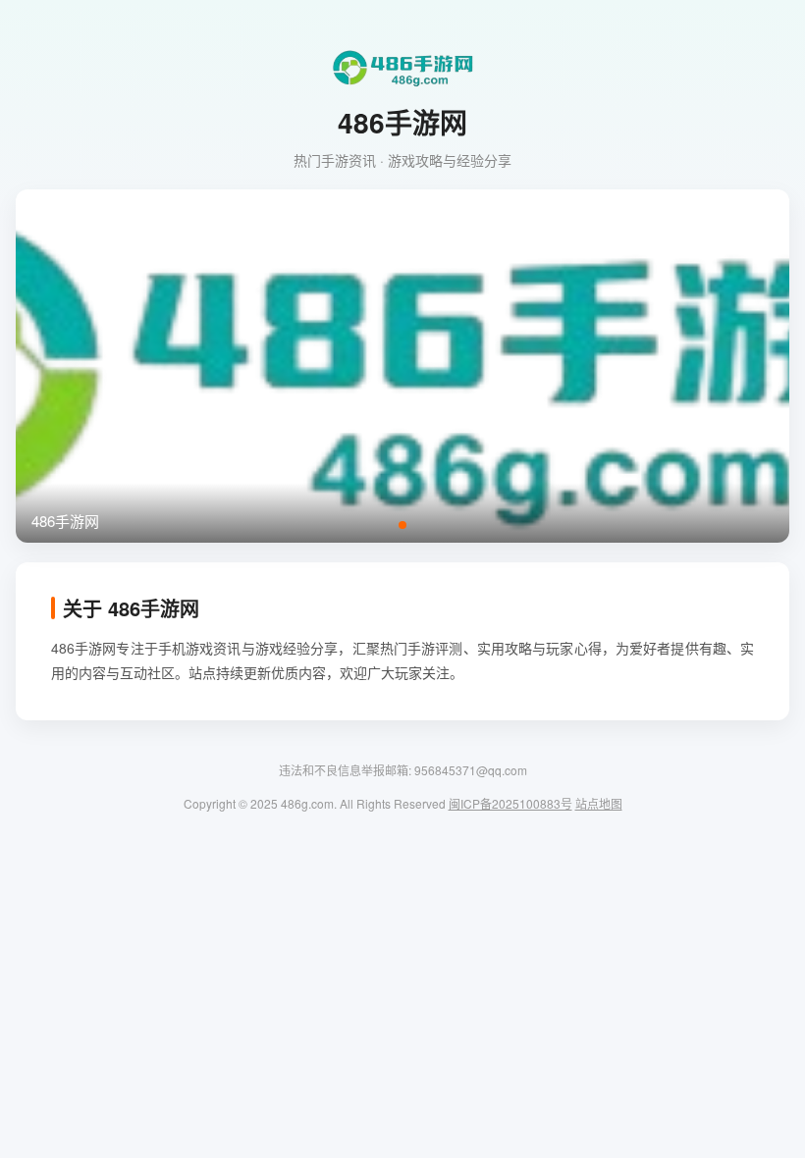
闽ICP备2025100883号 (510, 803)
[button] (402, 525)
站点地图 (598, 803)
